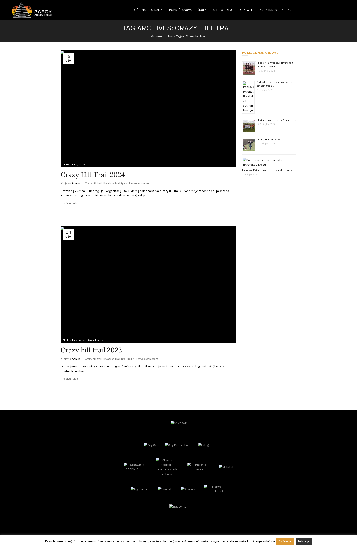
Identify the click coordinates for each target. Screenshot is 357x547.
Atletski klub (223, 10)
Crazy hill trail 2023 (91, 350)
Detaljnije (303, 541)
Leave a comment (140, 183)
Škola (202, 10)
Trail (129, 358)
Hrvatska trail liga (114, 183)
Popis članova (180, 10)
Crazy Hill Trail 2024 (93, 174)
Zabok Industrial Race (275, 10)
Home (158, 36)
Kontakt (245, 10)
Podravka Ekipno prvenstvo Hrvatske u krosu (267, 170)
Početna (139, 10)
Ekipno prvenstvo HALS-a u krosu (277, 120)
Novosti (82, 164)
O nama (156, 10)
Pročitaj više (69, 203)
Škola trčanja (95, 340)
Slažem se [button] (285, 541)
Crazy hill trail (93, 183)
